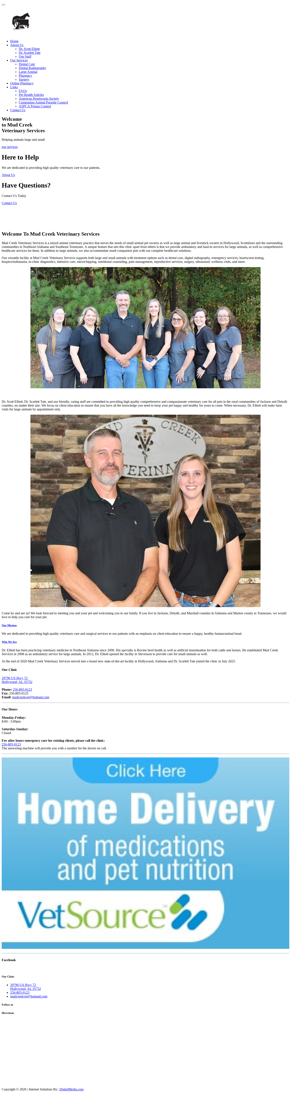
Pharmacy (25, 75)
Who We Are (9, 641)
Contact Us (17, 110)
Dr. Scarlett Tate (29, 52)
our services (10, 147)
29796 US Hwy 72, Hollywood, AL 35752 (17, 680)
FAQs (23, 91)
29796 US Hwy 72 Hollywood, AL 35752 (25, 987)
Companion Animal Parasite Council (43, 102)
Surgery (24, 79)
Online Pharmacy (22, 83)
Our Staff (25, 56)
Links (14, 87)
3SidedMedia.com (71, 1089)
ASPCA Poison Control (35, 106)
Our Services (19, 60)
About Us (16, 45)
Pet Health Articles (31, 95)
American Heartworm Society (39, 98)
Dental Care (27, 64)
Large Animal (28, 72)
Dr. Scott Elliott (29, 49)
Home (14, 41)
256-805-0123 (22, 689)
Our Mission (9, 625)
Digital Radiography (32, 68)
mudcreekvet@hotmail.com (30, 697)
